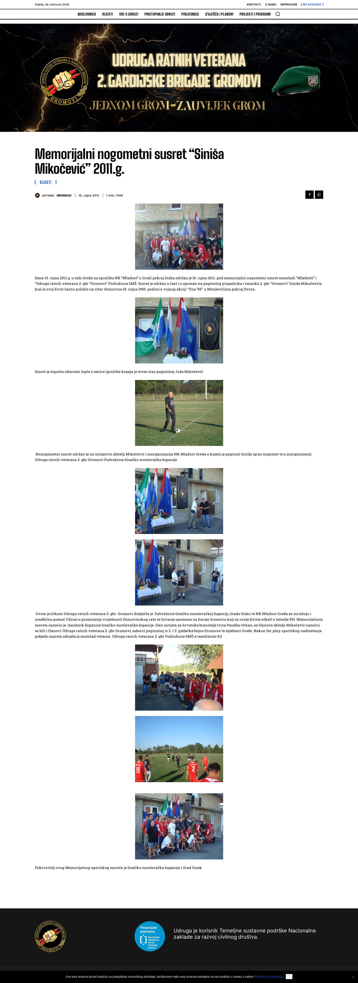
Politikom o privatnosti (268, 976)
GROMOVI (64, 195)
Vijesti (45, 182)
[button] (278, 14)
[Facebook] (309, 195)
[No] (353, 977)
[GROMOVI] (38, 195)
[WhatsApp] (319, 195)
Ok (289, 976)
